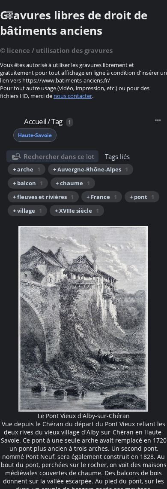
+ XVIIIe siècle (77, 210)
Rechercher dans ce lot (59, 156)
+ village (27, 210)
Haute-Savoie (35, 135)
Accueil (35, 121)
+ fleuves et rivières (43, 197)
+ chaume (73, 183)
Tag (57, 121)
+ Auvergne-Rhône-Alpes (90, 169)
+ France (101, 197)
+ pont (142, 197)
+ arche (26, 169)
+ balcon (28, 183)
